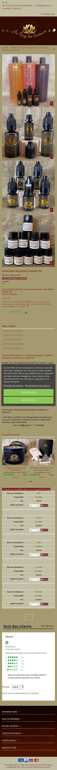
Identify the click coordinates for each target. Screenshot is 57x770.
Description (9, 326)
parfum (21, 302)
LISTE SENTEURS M (13, 344)
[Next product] (54, 48)
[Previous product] (53, 48)
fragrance (29, 302)
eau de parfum (8, 304)
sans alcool (38, 302)
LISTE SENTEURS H (12, 335)
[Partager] (3, 298)
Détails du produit (12, 331)
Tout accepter (28, 392)
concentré (35, 304)
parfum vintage (8, 306)
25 (28, 306)
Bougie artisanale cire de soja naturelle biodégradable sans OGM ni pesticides (15, 471)
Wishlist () (49, 14)
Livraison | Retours (11, 8)
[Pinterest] (8, 298)
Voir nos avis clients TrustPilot (17, 5)
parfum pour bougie (22, 304)
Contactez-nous (43, 5)
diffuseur (47, 302)
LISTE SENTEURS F (12, 339)
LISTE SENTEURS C (12, 348)
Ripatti (23, 306)
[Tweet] (6, 298)
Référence (6, 275)
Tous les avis (47, 626)
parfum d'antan (45, 304)
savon (17, 306)
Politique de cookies (13, 385)
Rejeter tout (28, 400)
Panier (45, 505)
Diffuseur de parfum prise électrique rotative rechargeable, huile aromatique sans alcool (42, 471)
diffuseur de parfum (10, 302)
